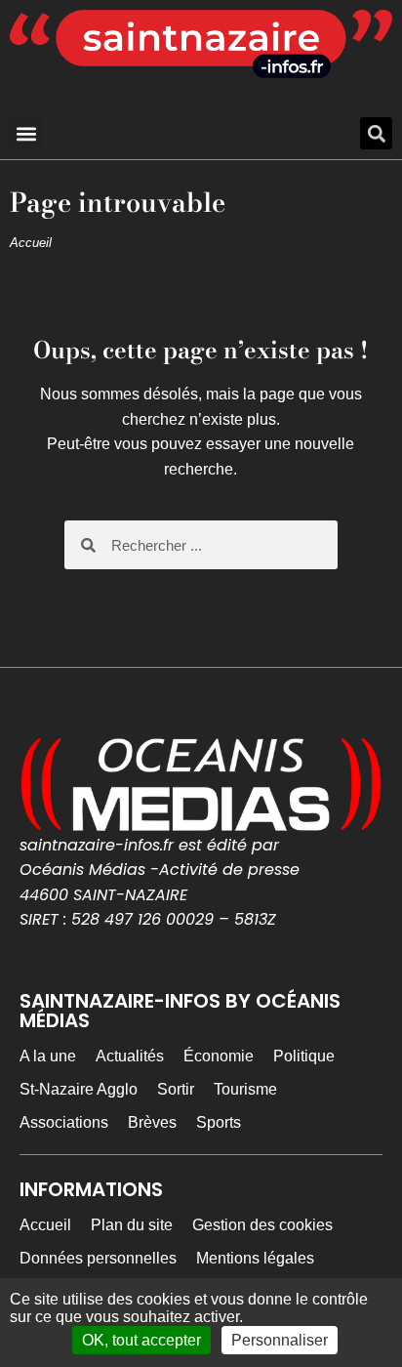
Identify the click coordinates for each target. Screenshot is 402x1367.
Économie (218, 1056)
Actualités (130, 1056)
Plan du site (132, 1225)
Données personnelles (98, 1258)
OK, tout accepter (141, 1340)
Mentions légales (255, 1258)
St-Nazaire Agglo (79, 1089)
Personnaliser (279, 1340)
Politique (304, 1056)
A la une (48, 1056)
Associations (64, 1122)
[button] (26, 133)
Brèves (152, 1122)
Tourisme (245, 1089)
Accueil (31, 242)
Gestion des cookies (262, 1225)
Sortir (175, 1089)
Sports (218, 1122)
